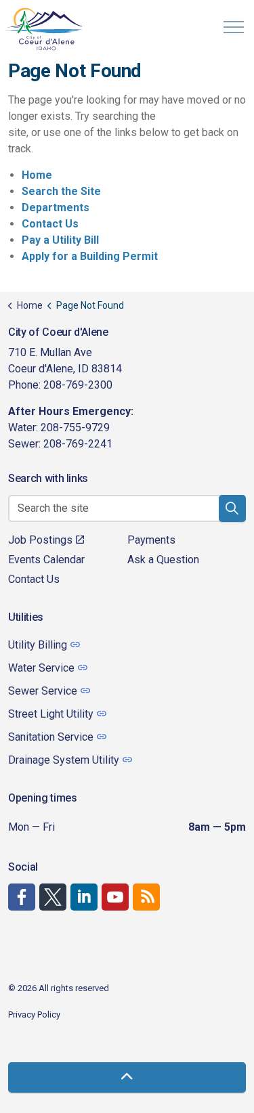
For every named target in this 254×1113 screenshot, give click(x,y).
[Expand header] (233, 27)
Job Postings (40, 539)
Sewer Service (42, 690)
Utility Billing (37, 644)
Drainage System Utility (63, 760)
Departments (55, 207)
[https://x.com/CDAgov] (52, 897)
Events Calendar (46, 559)
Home (37, 175)
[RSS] (146, 897)
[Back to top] (127, 1077)
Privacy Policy (34, 1014)
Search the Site (61, 191)
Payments (151, 539)
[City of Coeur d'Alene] (44, 28)
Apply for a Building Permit (90, 256)
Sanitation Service (50, 736)
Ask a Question (163, 559)
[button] (232, 508)
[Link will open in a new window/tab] (21, 897)
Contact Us (50, 223)
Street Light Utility (50, 713)
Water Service (41, 667)
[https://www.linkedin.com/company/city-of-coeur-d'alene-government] (84, 897)
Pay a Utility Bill (60, 240)
